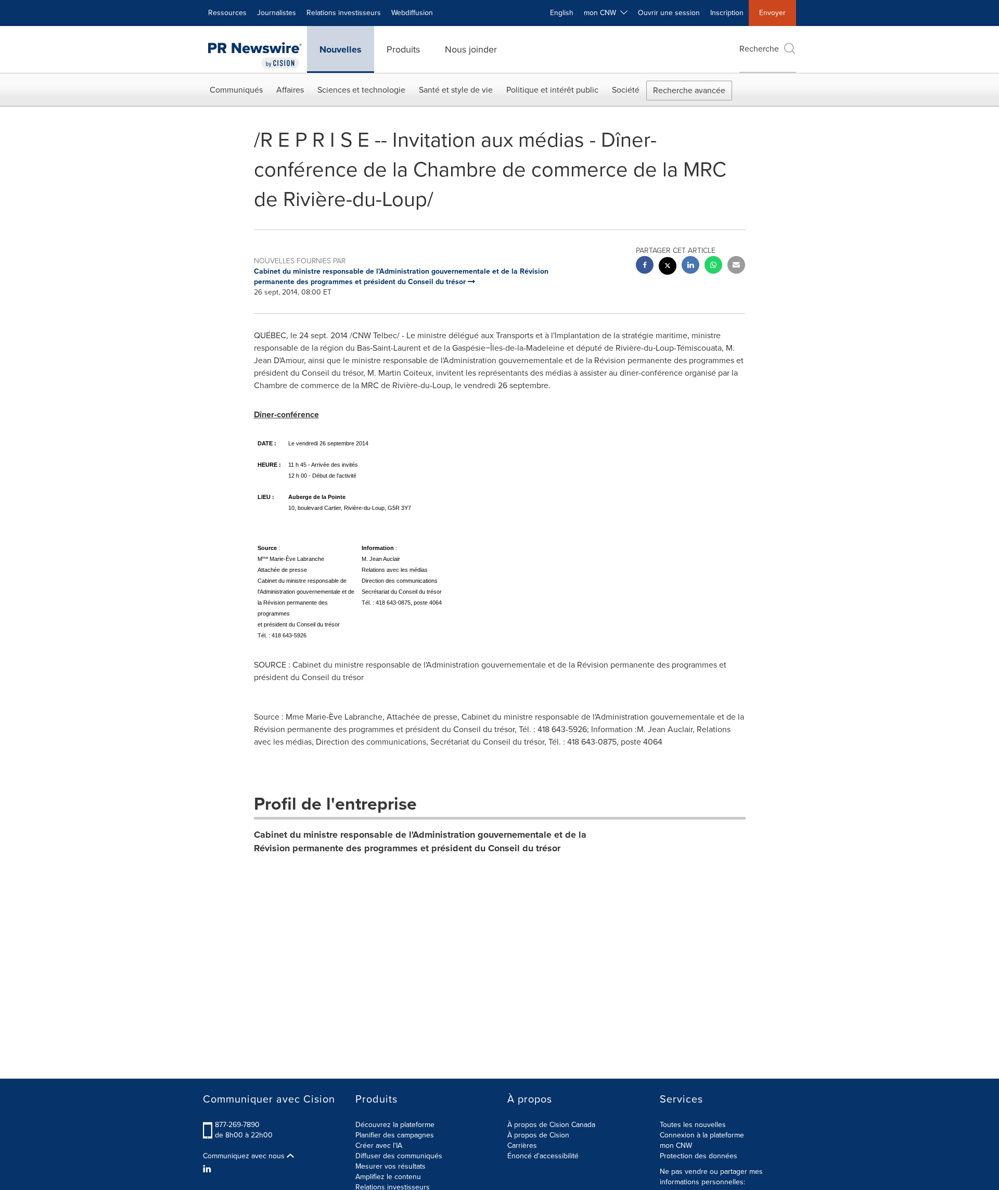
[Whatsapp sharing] (713, 266)
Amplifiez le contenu (388, 1176)
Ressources (227, 12)
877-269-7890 (237, 1124)
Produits (403, 49)
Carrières (522, 1145)
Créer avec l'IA (378, 1145)
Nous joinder (471, 49)
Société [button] (625, 90)
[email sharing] (736, 266)
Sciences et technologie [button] (361, 90)
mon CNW (676, 1145)
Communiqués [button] (236, 90)
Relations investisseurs (343, 12)
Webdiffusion (412, 12)
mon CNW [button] (602, 12)
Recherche (759, 49)
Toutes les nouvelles (693, 1124)
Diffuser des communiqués (398, 1155)
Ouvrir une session (669, 12)
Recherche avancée (689, 90)
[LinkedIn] (208, 1169)
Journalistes (276, 12)
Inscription (727, 12)
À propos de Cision (538, 1135)
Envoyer (772, 12)
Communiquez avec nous (245, 1156)
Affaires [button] (290, 90)
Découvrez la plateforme (394, 1124)
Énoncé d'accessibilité (543, 1155)
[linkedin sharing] (690, 266)
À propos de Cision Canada (551, 1124)
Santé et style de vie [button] (456, 90)
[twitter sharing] (667, 267)
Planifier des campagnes (394, 1135)
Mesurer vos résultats (390, 1166)
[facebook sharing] (645, 266)
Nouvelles (340, 49)
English (561, 12)
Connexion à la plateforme (702, 1135)
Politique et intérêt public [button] (552, 90)
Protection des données (698, 1155)
